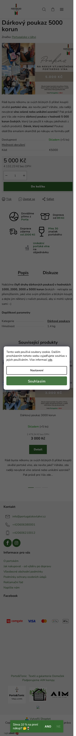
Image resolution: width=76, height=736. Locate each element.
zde (50, 360)
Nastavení (36, 370)
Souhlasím (37, 381)
